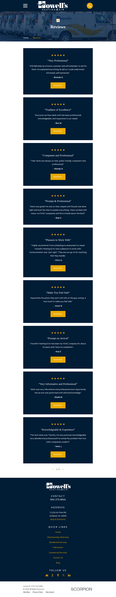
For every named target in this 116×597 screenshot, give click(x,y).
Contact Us (58, 557)
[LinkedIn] (69, 575)
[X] (63, 575)
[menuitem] (26, 592)
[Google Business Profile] (47, 575)
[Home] (52, 5)
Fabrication (58, 547)
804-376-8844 (58, 499)
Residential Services (58, 542)
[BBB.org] (52, 575)
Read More (58, 85)
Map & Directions (58, 519)
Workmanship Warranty (58, 537)
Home (58, 532)
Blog (58, 563)
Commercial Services (58, 552)
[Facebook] (58, 575)
